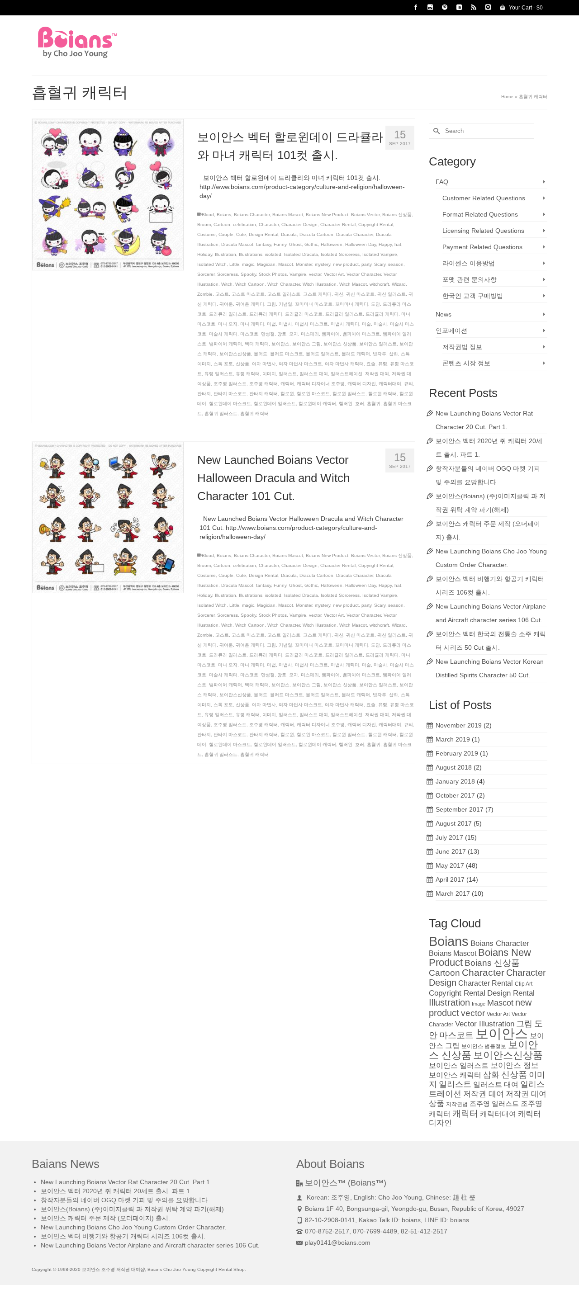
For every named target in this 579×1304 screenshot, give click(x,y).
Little (234, 264)
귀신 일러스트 (391, 294)
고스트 (222, 294)
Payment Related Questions (482, 246)
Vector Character (363, 274)
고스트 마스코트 (248, 294)
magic (248, 264)
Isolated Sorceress (340, 254)
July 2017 (449, 837)
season (395, 264)
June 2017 (451, 851)
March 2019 (453, 739)
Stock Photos (273, 274)
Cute (241, 234)
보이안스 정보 (514, 1065)
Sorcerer (205, 274)
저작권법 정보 (462, 346)
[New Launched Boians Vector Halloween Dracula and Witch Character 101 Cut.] (108, 516)
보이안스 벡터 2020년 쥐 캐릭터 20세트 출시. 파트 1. (116, 1191)
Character (269, 224)
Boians (224, 214)
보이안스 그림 (306, 343)
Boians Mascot (287, 214)
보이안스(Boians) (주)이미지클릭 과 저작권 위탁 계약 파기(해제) (132, 1209)
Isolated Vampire (379, 254)
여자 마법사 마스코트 (300, 363)
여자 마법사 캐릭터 (344, 363)
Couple (225, 234)
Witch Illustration (320, 284)
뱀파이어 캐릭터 (225, 343)
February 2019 (457, 753)
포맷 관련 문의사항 (469, 279)
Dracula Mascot (237, 244)
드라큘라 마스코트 (304, 314)
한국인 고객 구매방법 (472, 295)
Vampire (298, 274)
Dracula (289, 234)
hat (397, 244)
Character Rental (338, 224)
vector (315, 274)
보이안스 (280, 343)
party (366, 264)
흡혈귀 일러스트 (220, 413)
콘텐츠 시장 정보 (466, 363)
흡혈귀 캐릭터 (254, 413)
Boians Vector (365, 214)
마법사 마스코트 (311, 323)
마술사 (380, 323)
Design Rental (263, 234)
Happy (385, 244)
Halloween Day (360, 244)
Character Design (299, 224)
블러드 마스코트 (286, 353)
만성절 (268, 333)
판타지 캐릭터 (263, 393)
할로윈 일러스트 (348, 393)
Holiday (204, 254)
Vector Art (334, 274)
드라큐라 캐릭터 (265, 314)
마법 (271, 323)
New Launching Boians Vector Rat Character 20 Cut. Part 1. (126, 1182)
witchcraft (379, 284)
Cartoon (222, 224)
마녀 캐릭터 (252, 323)
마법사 (285, 323)
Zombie (205, 294)
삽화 (393, 353)
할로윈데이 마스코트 (230, 403)
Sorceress (227, 274)
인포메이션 (451, 330)
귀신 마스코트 (360, 294)
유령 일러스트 (218, 373)
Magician (266, 264)
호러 (359, 403)
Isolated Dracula (301, 254)
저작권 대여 (377, 373)
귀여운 (226, 304)
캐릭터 (287, 383)
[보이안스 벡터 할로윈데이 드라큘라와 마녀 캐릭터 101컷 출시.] (108, 194)
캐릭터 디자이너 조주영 (321, 383)
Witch (227, 284)
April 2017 (450, 879)
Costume (206, 234)
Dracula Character (354, 234)
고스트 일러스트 (283, 294)
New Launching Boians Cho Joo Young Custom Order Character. (133, 1227)
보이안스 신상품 (339, 343)
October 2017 (455, 795)
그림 (271, 304)
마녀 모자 (227, 323)
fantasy (263, 244)
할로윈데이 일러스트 (275, 403)
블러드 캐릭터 (356, 353)
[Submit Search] (435, 131)
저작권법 (457, 1104)
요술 (370, 363)
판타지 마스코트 (230, 393)
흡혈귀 (373, 403)
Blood (208, 214)
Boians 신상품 (397, 214)
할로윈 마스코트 (313, 393)
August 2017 (454, 823)
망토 (281, 333)
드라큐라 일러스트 (228, 314)
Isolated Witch (212, 264)
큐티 (408, 383)
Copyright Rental (375, 224)
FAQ (442, 181)
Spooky (248, 274)
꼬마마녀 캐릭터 (351, 304)
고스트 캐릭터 (317, 294)
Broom (204, 224)
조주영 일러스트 (230, 383)
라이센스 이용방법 (468, 263)
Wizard (399, 284)
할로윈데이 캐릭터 (317, 403)
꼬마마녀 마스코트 (313, 304)
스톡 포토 (223, 363)
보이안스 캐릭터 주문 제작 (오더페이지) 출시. (105, 1218)
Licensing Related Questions (483, 230)
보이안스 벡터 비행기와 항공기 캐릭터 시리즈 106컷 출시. (123, 1236)
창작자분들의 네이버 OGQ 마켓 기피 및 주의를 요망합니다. (125, 1200)
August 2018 (454, 767)
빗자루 (379, 353)
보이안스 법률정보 (483, 1046)
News (443, 314)
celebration (244, 224)
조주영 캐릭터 (263, 383)
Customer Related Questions (483, 198)
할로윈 (287, 393)
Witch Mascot (353, 284)
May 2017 (450, 865)
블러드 (260, 353)
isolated (273, 254)
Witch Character (283, 284)
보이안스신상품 (235, 353)
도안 (375, 304)
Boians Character (252, 214)
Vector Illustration (484, 1024)
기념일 (285, 304)
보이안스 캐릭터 (455, 1075)
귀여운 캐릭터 (250, 304)
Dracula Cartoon (316, 234)
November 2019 (459, 725)
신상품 (242, 363)
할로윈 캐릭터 (382, 393)
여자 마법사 (264, 363)
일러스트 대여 (313, 373)
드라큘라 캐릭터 (382, 314)
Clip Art (523, 984)
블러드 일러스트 (322, 353)
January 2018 (455, 781)
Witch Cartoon (250, 284)
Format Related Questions (480, 214)
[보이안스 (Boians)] (113, 42)
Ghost (295, 244)
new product (346, 264)
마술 (366, 323)
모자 (293, 333)
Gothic (311, 244)
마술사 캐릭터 (223, 333)
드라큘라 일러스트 (344, 314)
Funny (280, 244)
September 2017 (460, 809)
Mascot (285, 264)
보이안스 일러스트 (378, 343)
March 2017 (453, 893)
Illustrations (250, 254)
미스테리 (310, 333)
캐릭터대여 (390, 383)
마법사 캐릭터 (345, 323)
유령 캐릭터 (248, 373)
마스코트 (249, 333)
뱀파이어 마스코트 (361, 333)
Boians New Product (327, 214)
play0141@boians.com (337, 1242)
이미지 (269, 373)
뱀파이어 (331, 333)
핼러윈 (345, 403)
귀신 (338, 294)
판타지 (204, 393)
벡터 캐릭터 (257, 343)
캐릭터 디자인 (361, 383)
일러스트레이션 (346, 373)
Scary (379, 264)
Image (478, 1003)
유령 (382, 363)
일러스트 (288, 373)
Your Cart (525, 8)
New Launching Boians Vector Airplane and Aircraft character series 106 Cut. (150, 1245)
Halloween (331, 244)
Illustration (225, 254)
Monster (304, 264)
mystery (322, 264)
